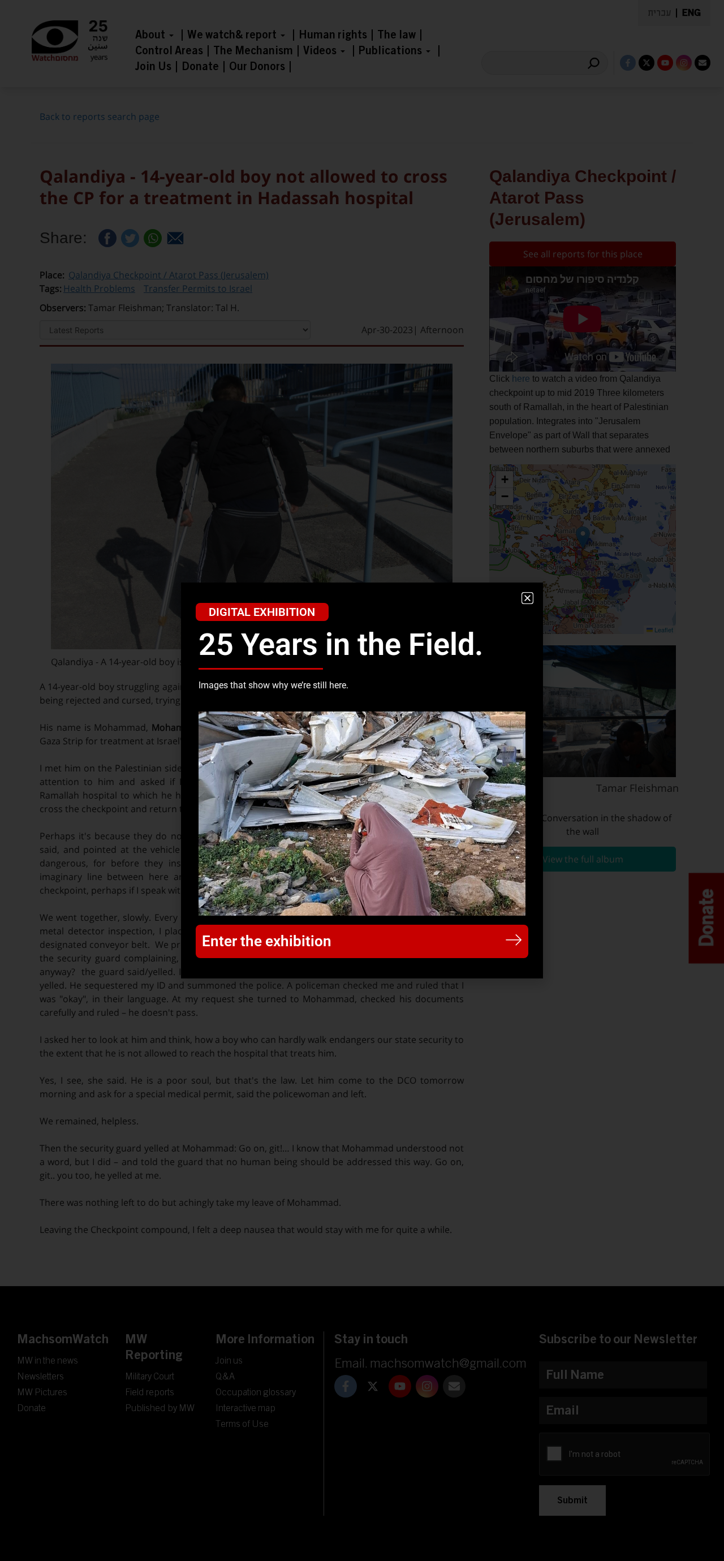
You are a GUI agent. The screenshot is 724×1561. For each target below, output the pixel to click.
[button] (527, 598)
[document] (362, 780)
